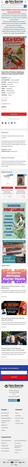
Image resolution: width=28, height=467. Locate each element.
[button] (14, 220)
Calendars (17, 420)
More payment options (14, 118)
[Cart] (26, 2)
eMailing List (4, 425)
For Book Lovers (19, 423)
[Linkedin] (11, 123)
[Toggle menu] (2, 2)
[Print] (8, 123)
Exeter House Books (6, 440)
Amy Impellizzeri (5, 450)
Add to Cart (7, 187)
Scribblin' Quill (4, 445)
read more (3, 296)
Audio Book (18, 415)
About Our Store (5, 413)
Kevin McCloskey (5, 448)
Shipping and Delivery (6, 418)
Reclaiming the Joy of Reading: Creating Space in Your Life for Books (12, 349)
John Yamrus (18, 443)
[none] (14, 52)
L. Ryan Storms (18, 450)
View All (16, 452)
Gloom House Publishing (20, 440)
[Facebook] (2, 123)
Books (16, 413)
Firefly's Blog (4, 427)
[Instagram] (12, 400)
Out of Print (4, 443)
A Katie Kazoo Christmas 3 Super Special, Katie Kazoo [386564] (21, 192)
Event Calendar (4, 415)
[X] (18, 400)
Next (26, 186)
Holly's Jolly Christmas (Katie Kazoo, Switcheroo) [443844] (7, 192)
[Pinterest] (14, 123)
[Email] (5, 123)
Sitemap (3, 430)
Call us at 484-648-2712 (14, 396)
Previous (1, 186)
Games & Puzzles (19, 418)
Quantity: (4, 106)
